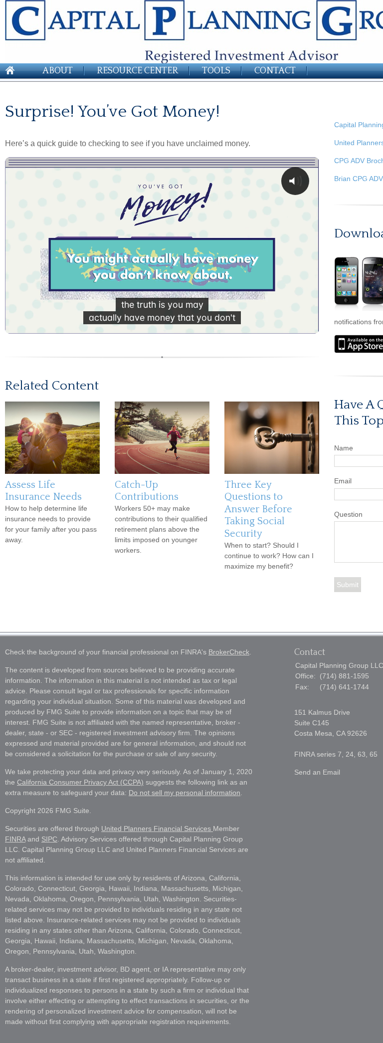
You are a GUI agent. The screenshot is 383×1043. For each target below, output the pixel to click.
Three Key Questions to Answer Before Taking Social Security (258, 509)
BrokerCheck (228, 652)
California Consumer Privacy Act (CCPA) (80, 782)
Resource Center (137, 71)
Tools (216, 71)
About (57, 71)
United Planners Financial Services (157, 829)
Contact (275, 71)
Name (343, 448)
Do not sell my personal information (184, 793)
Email (343, 481)
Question (348, 514)
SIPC (49, 839)
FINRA (15, 839)
